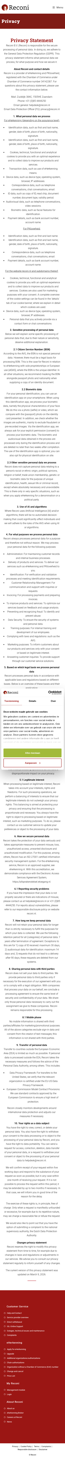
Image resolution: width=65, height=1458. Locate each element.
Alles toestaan (32, 753)
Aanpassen (31, 762)
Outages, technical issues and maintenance (25, 1331)
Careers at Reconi (14, 1417)
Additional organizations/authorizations (23, 1358)
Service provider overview (18, 1317)
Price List (11, 1376)
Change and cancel (15, 1371)
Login (9, 1394)
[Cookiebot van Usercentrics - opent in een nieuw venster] (48, 693)
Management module (16, 1390)
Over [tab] (53, 701)
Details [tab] (32, 701)
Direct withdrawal (14, 1322)
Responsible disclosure (27, 1449)
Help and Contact (14, 1313)
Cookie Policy (26, 1446)
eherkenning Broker (15, 1413)
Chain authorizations (15, 1362)
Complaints (12, 1335)
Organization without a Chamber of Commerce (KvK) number (32, 1367)
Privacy (15, 1446)
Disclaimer (43, 1449)
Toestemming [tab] (11, 701)
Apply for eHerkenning (16, 1349)
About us (11, 1408)
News (9, 1422)
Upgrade (10, 1354)
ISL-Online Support (15, 1326)
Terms (36, 1446)
